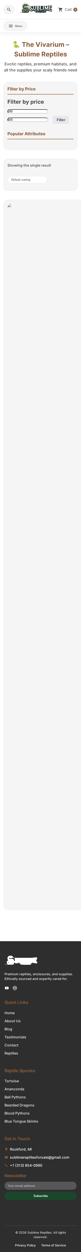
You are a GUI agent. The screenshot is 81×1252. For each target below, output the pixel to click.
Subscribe (41, 1196)
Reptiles (11, 1053)
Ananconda (14, 1089)
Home (9, 1013)
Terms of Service (53, 1245)
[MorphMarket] (15, 988)
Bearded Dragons (19, 1105)
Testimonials (15, 1037)
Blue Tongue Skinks (21, 1121)
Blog (8, 1029)
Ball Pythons (15, 1097)
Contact (11, 1045)
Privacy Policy (25, 1245)
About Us (12, 1021)
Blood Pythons (17, 1113)
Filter (61, 120)
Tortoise (11, 1081)
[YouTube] (6, 988)
